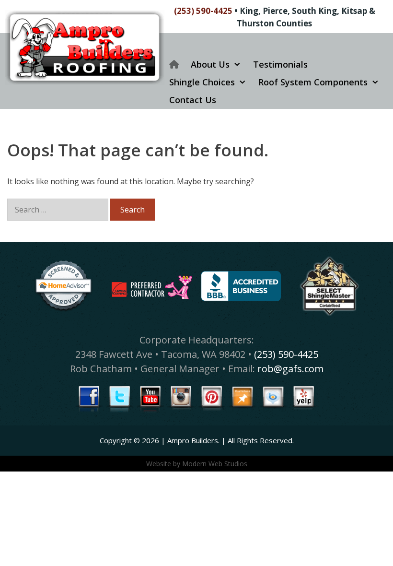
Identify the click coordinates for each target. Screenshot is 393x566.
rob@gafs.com (290, 368)
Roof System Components (313, 82)
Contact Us (192, 100)
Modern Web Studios (214, 463)
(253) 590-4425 (203, 10)
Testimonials (280, 64)
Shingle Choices (202, 82)
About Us (210, 64)
